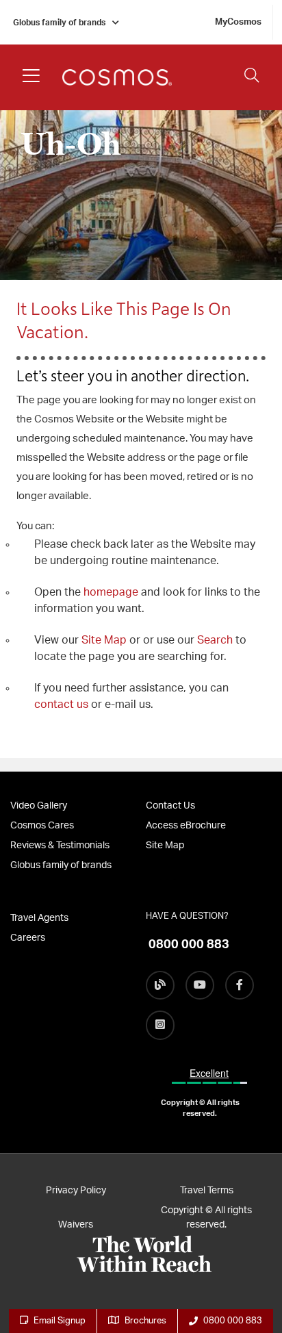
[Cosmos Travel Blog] (160, 985)
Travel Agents (39, 918)
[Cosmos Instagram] (160, 1025)
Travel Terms (206, 1190)
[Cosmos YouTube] (199, 985)
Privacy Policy (76, 1190)
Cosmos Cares (42, 825)
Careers (27, 938)
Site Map (104, 640)
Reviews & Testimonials (60, 845)
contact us (61, 704)
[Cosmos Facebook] (239, 985)
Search (216, 640)
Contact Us (170, 806)
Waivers (75, 1225)
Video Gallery (38, 806)
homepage (112, 592)
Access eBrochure (186, 825)
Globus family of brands (59, 22)
